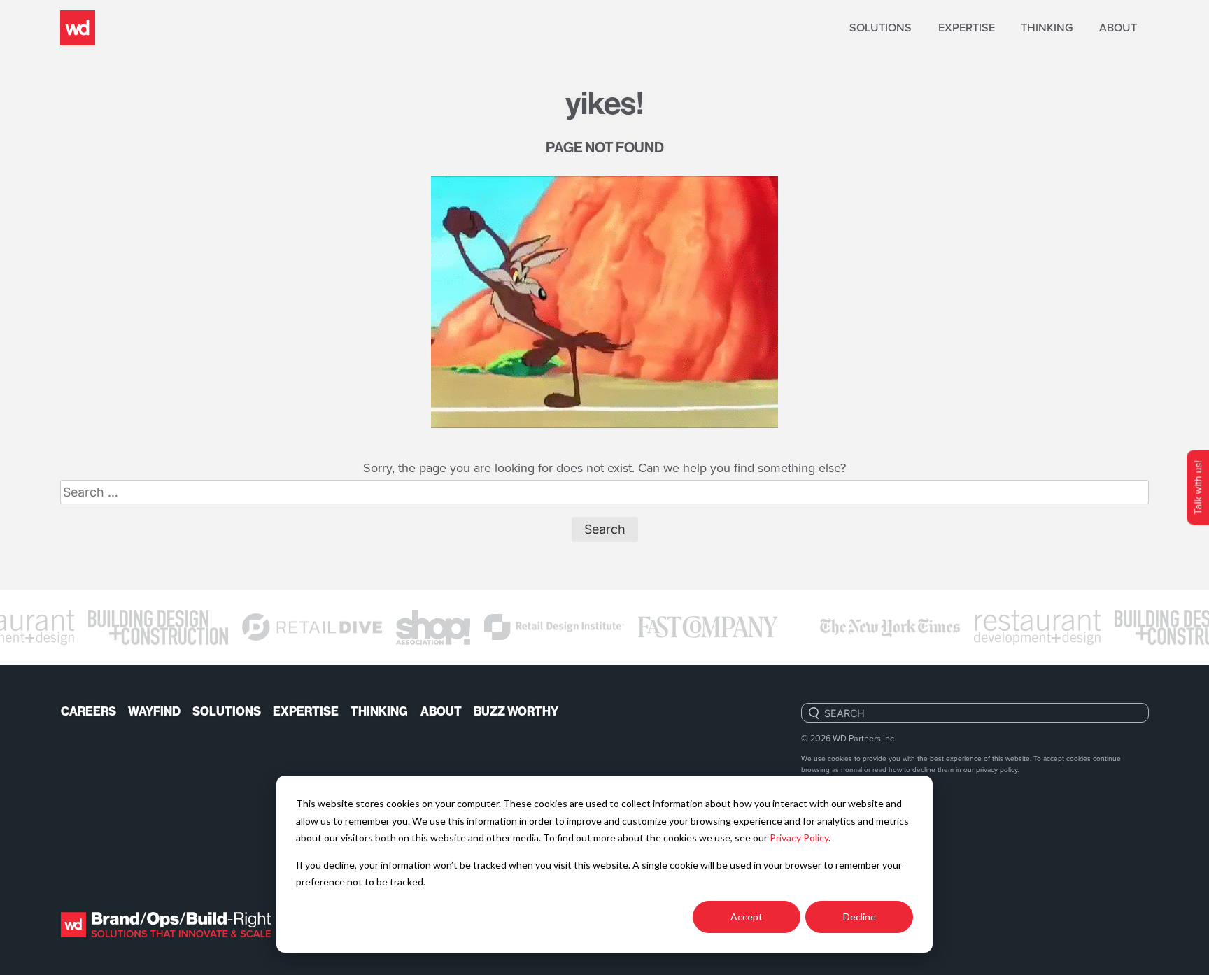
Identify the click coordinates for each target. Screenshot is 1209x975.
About (1118, 28)
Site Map (822, 819)
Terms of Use (835, 844)
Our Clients (832, 794)
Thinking (1047, 28)
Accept (746, 917)
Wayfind (154, 711)
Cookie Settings (842, 895)
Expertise (966, 28)
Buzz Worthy (516, 711)
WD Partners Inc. (864, 738)
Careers (88, 711)
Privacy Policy (799, 838)
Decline (859, 917)
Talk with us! (1197, 488)
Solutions (880, 28)
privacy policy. (997, 769)
